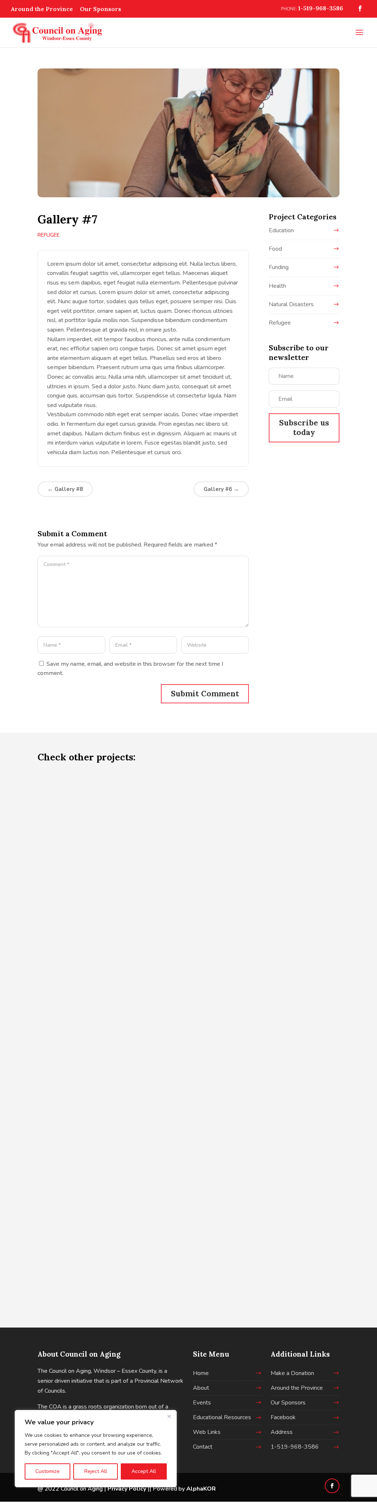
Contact (202, 1447)
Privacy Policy (127, 1489)
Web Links (207, 1432)
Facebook (283, 1417)
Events (202, 1403)
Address (282, 1432)
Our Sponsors (100, 9)
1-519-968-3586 (295, 1447)
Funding (279, 267)
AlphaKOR (201, 1489)
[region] (96, 1448)
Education (281, 230)
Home (201, 1373)
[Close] (169, 1416)
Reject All (95, 1471)
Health (277, 286)
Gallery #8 (65, 489)
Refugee (49, 235)
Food (275, 249)
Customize (47, 1471)
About (201, 1388)
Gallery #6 (221, 489)
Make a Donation (292, 1373)
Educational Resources (222, 1417)
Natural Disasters (291, 304)
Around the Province (42, 9)
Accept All (143, 1471)
